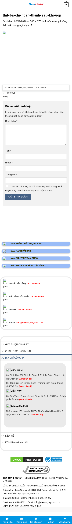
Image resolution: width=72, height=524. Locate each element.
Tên (8, 150)
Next (7, 96)
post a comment (41, 87)
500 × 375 (35, 21)
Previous (9, 92)
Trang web (11, 174)
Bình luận (11, 121)
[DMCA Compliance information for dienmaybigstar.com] (36, 469)
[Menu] (3, 4)
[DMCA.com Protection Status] (27, 459)
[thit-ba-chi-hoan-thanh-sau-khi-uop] (36, 55)
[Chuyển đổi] (2, 345)
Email (9, 162)
